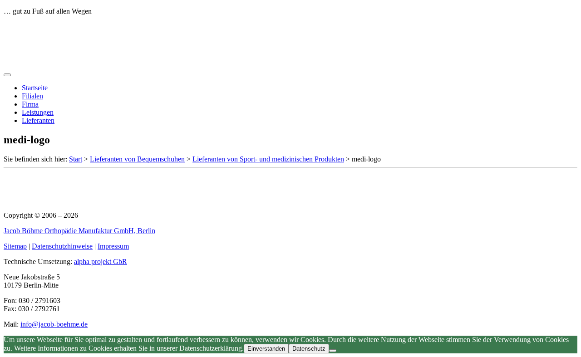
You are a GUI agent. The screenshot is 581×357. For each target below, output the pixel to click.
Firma (30, 104)
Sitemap (15, 246)
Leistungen (38, 112)
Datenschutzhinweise (62, 246)
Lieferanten (38, 120)
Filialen (32, 96)
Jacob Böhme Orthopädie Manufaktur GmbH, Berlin (79, 231)
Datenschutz (308, 348)
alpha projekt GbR (100, 261)
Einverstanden (266, 348)
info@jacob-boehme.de (54, 324)
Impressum (113, 246)
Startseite (35, 88)
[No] (332, 350)
